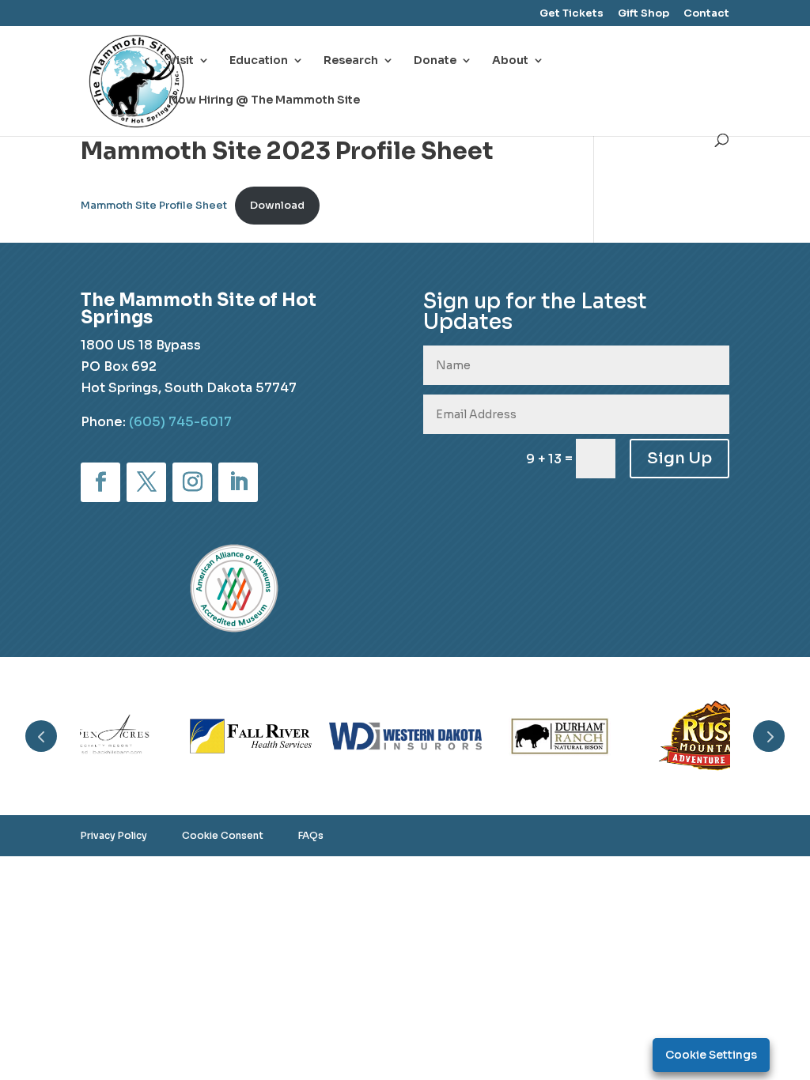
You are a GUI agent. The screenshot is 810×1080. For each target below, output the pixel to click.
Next (769, 736)
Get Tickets (571, 14)
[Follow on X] (146, 482)
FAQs (311, 835)
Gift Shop (643, 14)
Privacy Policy (114, 835)
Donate (435, 61)
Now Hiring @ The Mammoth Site (264, 100)
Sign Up (679, 458)
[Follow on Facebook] (100, 482)
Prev (41, 736)
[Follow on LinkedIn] (238, 482)
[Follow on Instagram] (192, 482)
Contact (706, 14)
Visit (181, 61)
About (510, 61)
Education (258, 61)
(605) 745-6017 (180, 421)
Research (351, 61)
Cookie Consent (222, 835)
